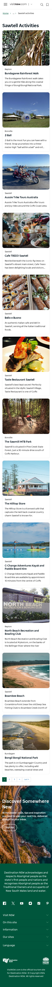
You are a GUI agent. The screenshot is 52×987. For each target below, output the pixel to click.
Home (6, 13)
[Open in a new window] (26, 48)
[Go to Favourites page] (47, 4)
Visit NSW (8, 915)
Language (9, 945)
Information (10, 929)
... (14, 13)
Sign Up (9, 827)
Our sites (8, 937)
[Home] (18, 4)
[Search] (42, 5)
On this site (10, 922)
